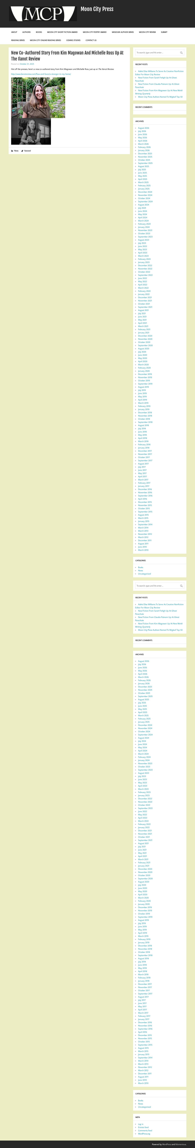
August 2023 (143, 239)
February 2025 (144, 185)
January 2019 (143, 409)
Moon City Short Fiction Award (62, 32)
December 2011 (144, 540)
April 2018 (142, 438)
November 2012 (145, 534)
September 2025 (145, 163)
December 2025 (145, 153)
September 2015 (145, 511)
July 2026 (142, 131)
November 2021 (145, 300)
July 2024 (142, 207)
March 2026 (143, 144)
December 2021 (145, 297)
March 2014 (143, 527)
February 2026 (144, 147)
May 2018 (142, 435)
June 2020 (142, 355)
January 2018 (143, 447)
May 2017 (142, 473)
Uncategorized (144, 573)
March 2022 (143, 287)
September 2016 (145, 495)
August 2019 (143, 387)
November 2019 (145, 377)
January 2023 (144, 262)
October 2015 (144, 508)
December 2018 (145, 412)
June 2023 (142, 246)
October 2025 (144, 160)
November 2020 (145, 339)
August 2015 (143, 514)
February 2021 (144, 329)
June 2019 (142, 393)
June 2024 (142, 211)
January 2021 (143, 332)
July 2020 (142, 351)
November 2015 (145, 505)
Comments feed (145, 1130)
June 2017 (142, 470)
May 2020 (142, 358)
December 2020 (145, 335)
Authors (26, 32)
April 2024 (142, 217)
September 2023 (145, 236)
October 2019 (144, 380)
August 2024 (143, 204)
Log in (140, 1124)
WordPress (166, 1144)
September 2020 (145, 345)
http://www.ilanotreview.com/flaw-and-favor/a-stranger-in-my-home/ (41, 74)
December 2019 (145, 374)
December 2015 (145, 502)
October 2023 (144, 233)
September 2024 (145, 201)
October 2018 (144, 419)
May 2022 (142, 281)
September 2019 (145, 383)
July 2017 (142, 466)
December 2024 (145, 192)
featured (27, 150)
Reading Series (18, 40)
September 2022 (145, 275)
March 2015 (143, 518)
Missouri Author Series (123, 32)
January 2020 (144, 371)
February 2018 (144, 444)
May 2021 (142, 319)
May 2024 (142, 214)
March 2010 (143, 550)
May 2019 (142, 396)
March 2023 (143, 255)
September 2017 (145, 460)
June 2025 (142, 172)
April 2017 (142, 476)
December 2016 (145, 489)
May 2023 (142, 249)
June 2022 (142, 278)
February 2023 (144, 259)
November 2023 (145, 230)
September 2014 (145, 524)
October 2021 (144, 303)
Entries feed (143, 1127)
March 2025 (143, 182)
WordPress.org (144, 1133)
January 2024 (144, 227)
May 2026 (142, 137)
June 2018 (142, 431)
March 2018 (143, 441)
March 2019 (143, 403)
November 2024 (145, 195)
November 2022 (145, 268)
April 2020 (142, 361)
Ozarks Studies (73, 40)
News (16, 150)
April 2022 (142, 284)
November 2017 (145, 454)
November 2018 (145, 415)
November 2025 (145, 156)
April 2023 (142, 252)
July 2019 (142, 390)
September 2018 (145, 422)
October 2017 (144, 457)
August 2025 (143, 166)
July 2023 (142, 243)
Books (39, 32)
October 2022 (144, 271)
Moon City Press (97, 9)
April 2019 (142, 399)
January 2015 (143, 521)
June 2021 (142, 316)
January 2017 (143, 486)
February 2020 (144, 367)
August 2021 (143, 310)
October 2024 (144, 198)
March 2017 (143, 479)
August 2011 (143, 543)
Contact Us (91, 40)
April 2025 (142, 179)
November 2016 (145, 492)
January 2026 (144, 150)
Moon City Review (147, 32)
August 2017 (143, 463)
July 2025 (142, 169)
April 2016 (142, 498)
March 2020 (143, 364)
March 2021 (143, 326)
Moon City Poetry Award (95, 32)
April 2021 (142, 323)
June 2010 (142, 546)
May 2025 (142, 176)
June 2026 (142, 134)
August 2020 (143, 348)
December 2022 (145, 265)
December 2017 (145, 451)
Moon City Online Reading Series (45, 40)
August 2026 (143, 128)
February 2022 (144, 291)
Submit (164, 32)
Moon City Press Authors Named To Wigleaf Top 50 (160, 96)
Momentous (181, 1144)
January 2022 (144, 294)
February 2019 (144, 406)
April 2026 (142, 140)
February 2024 (144, 223)
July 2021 (142, 313)
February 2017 (144, 482)
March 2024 (143, 220)
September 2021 (145, 307)
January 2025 (144, 188)
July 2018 (142, 428)
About (14, 32)
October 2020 (144, 342)
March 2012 (143, 537)
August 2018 (143, 425)
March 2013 (143, 530)
